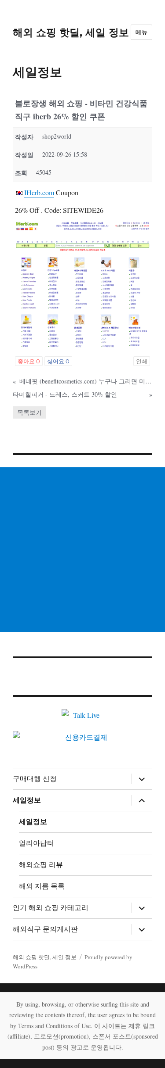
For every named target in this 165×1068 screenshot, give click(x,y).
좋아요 (29, 361)
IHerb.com (39, 192)
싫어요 (58, 361)
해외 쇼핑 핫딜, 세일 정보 (71, 32)
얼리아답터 (36, 843)
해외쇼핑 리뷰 (41, 864)
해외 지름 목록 (42, 886)
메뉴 (141, 32)
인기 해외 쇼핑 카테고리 (50, 907)
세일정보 (27, 800)
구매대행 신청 (35, 778)
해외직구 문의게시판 (45, 929)
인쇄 (141, 361)
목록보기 (29, 412)
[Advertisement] (82, 549)
